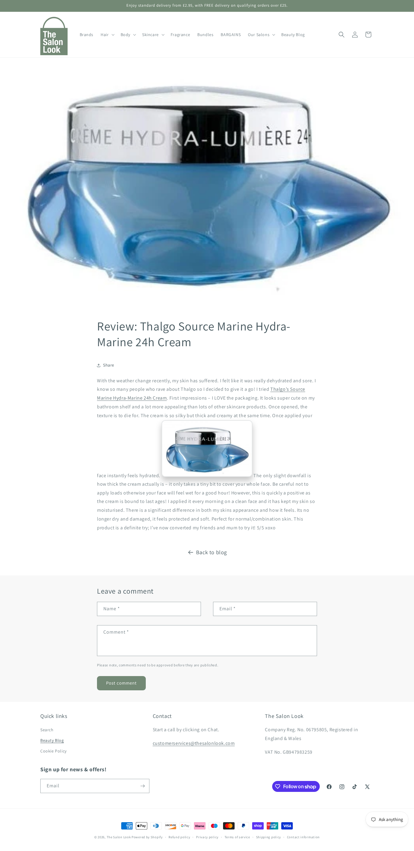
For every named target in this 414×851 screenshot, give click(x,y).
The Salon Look (119, 837)
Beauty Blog (52, 740)
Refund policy (179, 837)
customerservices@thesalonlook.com (194, 743)
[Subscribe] (142, 786)
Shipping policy (268, 837)
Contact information (303, 837)
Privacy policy (207, 837)
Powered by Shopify (147, 837)
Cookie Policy (53, 751)
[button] (107, 34)
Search (47, 729)
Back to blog (211, 552)
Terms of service (237, 837)
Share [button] (108, 365)
